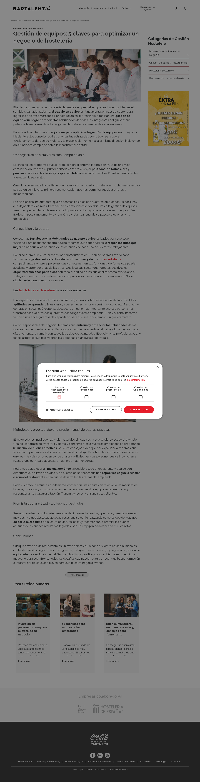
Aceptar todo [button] (139, 409)
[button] (59, 409)
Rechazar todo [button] (106, 409)
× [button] (157, 367)
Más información (136, 379)
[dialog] (100, 391)
